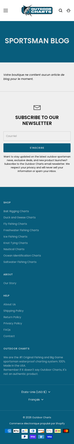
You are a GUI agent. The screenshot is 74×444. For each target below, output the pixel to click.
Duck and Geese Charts (19, 217)
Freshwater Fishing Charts (21, 230)
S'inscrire (37, 148)
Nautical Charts (13, 249)
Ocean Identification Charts (22, 256)
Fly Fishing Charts (15, 224)
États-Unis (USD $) (34, 392)
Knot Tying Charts (15, 243)
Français (34, 400)
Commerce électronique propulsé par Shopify (37, 423)
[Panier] (68, 10)
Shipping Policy (13, 311)
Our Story (9, 283)
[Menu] (5, 10)
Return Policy (12, 317)
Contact (9, 336)
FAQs (6, 330)
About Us (9, 304)
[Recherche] (60, 10)
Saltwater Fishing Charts (19, 262)
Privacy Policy (12, 323)
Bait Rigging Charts (16, 211)
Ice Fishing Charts (15, 237)
